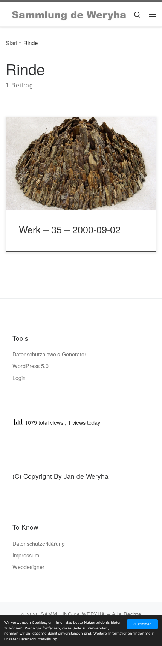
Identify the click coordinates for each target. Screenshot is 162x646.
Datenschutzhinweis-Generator (49, 354)
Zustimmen (142, 624)
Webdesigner (28, 567)
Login (19, 378)
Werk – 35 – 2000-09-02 (70, 229)
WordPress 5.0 (30, 366)
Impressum (25, 555)
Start (11, 43)
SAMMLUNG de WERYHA (73, 613)
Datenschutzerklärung (38, 543)
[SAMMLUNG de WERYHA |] (69, 13)
